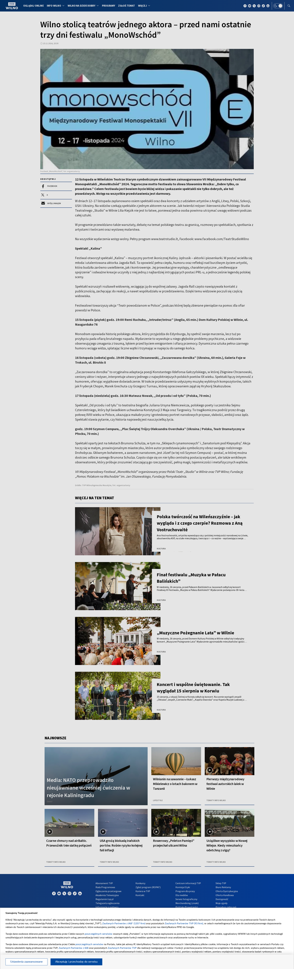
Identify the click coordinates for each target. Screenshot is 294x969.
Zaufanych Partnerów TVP (122, 948)
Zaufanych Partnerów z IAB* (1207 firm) (123, 923)
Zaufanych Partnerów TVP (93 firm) (184, 923)
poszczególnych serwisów (98, 934)
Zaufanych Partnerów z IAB (73, 948)
